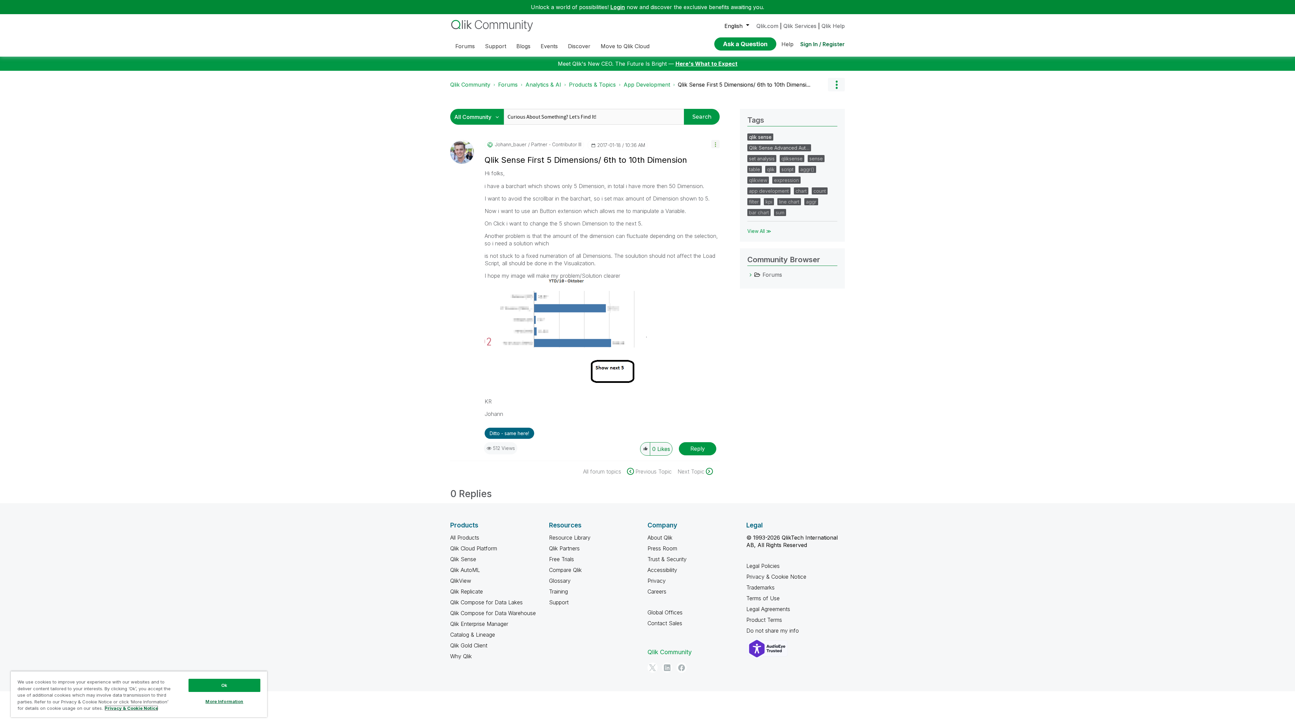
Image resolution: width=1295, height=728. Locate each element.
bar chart (759, 212)
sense (816, 158)
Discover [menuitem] (579, 46)
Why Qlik (461, 656)
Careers (657, 591)
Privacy (657, 580)
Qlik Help (833, 26)
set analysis (762, 158)
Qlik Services (799, 26)
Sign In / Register (822, 44)
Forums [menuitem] (465, 46)
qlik (771, 169)
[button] (715, 144)
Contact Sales (665, 623)
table (754, 169)
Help (787, 44)
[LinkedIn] (667, 668)
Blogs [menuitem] (523, 46)
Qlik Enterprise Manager (479, 623)
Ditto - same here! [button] (509, 433)
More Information (224, 701)
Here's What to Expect (706, 63)
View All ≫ (759, 231)
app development (769, 191)
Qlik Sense (463, 559)
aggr (811, 202)
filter (754, 202)
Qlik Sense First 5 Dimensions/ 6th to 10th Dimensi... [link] (744, 84)
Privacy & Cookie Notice (776, 576)
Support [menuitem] (495, 46)
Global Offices (665, 612)
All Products (464, 537)
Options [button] (836, 84)
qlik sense (760, 137)
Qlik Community (470, 84)
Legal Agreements (768, 609)
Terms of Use (763, 598)
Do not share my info (773, 630)
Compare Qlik (565, 570)
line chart (789, 202)
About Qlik (660, 537)
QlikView (460, 580)
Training (558, 591)
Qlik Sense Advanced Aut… (779, 148)
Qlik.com (767, 26)
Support (559, 602)
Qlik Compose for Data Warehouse (493, 613)
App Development (647, 84)
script (787, 169)
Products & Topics (592, 84)
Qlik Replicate (466, 591)
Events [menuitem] (549, 46)
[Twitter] (653, 668)
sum (780, 212)
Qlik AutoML (465, 570)
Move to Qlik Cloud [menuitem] (625, 46)
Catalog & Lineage (472, 634)
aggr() (807, 169)
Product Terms (764, 619)
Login (617, 7)
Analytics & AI (543, 84)
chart (801, 191)
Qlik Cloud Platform (473, 548)
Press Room (662, 548)
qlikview (758, 180)
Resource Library (570, 537)
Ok (224, 685)
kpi (769, 202)
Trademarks (760, 587)
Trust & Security (667, 559)
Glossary (560, 580)
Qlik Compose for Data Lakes (486, 602)
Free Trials (561, 559)
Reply (697, 448)
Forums (508, 84)
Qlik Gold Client (468, 645)
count (819, 191)
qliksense (792, 158)
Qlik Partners (564, 548)
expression (786, 180)
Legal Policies (763, 566)
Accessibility (662, 570)
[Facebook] (682, 668)
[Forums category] (750, 274)
